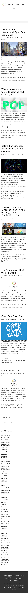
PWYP (7, 407)
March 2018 (4, 483)
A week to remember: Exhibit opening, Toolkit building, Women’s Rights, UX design (13, 211)
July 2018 (4, 473)
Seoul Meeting (13, 407)
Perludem (3, 407)
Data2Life (10, 258)
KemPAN (22, 405)
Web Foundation (12, 79)
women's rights (21, 260)
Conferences (13, 77)
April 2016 (4, 536)
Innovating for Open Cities (19, 254)
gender (19, 135)
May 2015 (4, 550)
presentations (10, 198)
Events (17, 77)
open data (19, 307)
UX (16, 260)
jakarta (12, 360)
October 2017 (5, 495)
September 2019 (5, 449)
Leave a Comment (22, 94)
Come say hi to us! (10, 370)
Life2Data (24, 258)
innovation (19, 196)
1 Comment (21, 319)
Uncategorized (19, 404)
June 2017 (4, 504)
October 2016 (5, 521)
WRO (2, 261)
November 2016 (5, 519)
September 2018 (5, 468)
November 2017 (5, 492)
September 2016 (5, 524)
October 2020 (5, 437)
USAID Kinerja (20, 407)
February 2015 (5, 557)
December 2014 (5, 562)
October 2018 (5, 466)
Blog (8, 77)
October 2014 (5, 564)
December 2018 (5, 461)
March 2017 (4, 512)
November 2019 (5, 444)
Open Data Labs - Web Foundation (14, 4)
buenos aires (11, 80)
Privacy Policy (17, 580)
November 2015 (5, 545)
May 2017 (4, 507)
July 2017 (4, 502)
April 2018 (4, 480)
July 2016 (4, 528)
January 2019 (5, 459)
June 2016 (4, 531)
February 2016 (5, 540)
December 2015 (5, 543)
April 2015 (4, 552)
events (15, 80)
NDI (25, 405)
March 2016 (4, 538)
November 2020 (5, 435)
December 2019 (5, 442)
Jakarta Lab (15, 132)
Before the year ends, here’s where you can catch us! (12, 148)
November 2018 (5, 464)
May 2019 (4, 456)
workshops (10, 137)
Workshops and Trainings (7, 195)
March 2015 (4, 555)
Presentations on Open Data (8, 193)
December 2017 (5, 490)
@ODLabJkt (13, 577)
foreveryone (14, 196)
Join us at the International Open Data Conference (13, 32)
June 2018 (4, 476)
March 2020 (4, 440)
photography (4, 260)
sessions (23, 80)
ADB (9, 405)
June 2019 (4, 454)
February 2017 (5, 514)
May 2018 (4, 478)
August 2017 (4, 500)
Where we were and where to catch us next (12, 90)
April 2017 (4, 509)
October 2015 (5, 548)
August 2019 (4, 452)
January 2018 (5, 488)
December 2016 (5, 516)
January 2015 (5, 559)
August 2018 (4, 471)
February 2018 (5, 485)
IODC (19, 80)
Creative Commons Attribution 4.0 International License (14, 587)
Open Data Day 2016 (12, 316)
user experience (11, 260)
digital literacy (11, 135)
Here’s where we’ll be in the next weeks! (13, 271)
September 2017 (5, 497)
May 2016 (4, 533)
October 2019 (5, 447)
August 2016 (4, 526)
